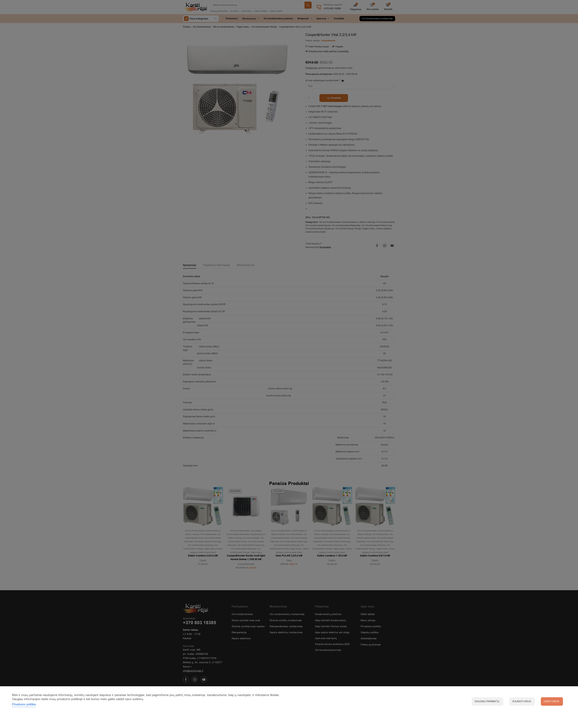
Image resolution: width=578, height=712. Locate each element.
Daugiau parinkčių (487, 701)
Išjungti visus (521, 701)
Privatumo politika (24, 704)
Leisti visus (551, 701)
